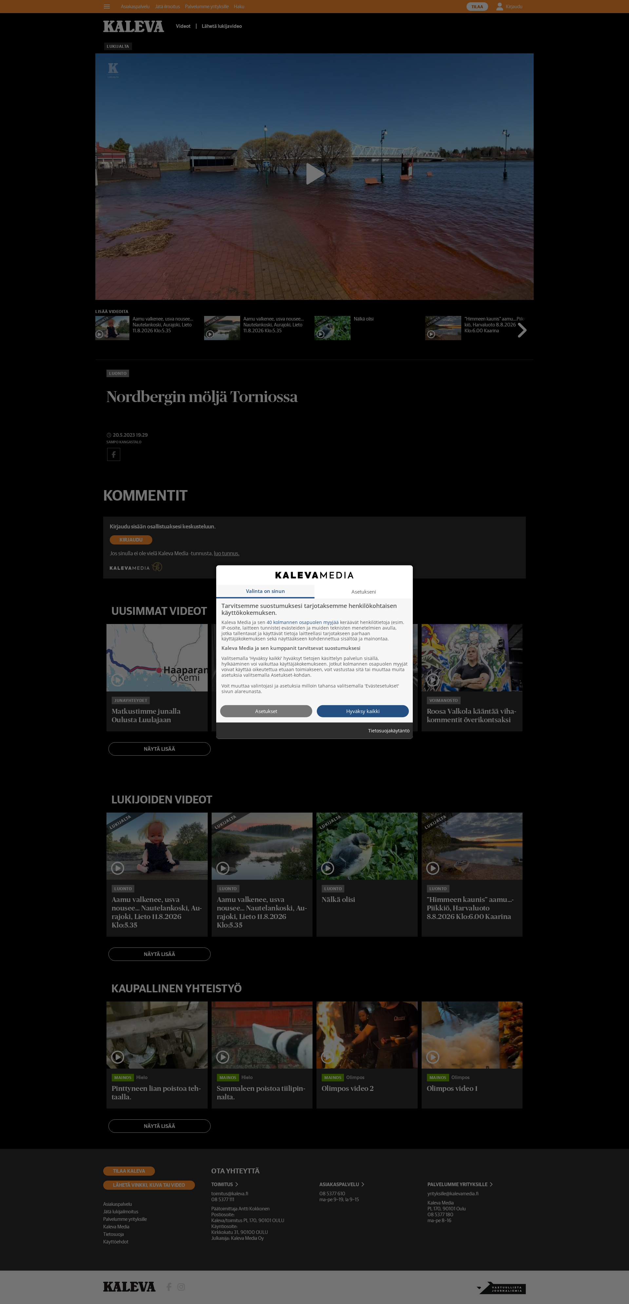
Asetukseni (364, 591)
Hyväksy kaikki (363, 710)
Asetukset (266, 710)
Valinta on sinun (265, 590)
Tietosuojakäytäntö (389, 730)
